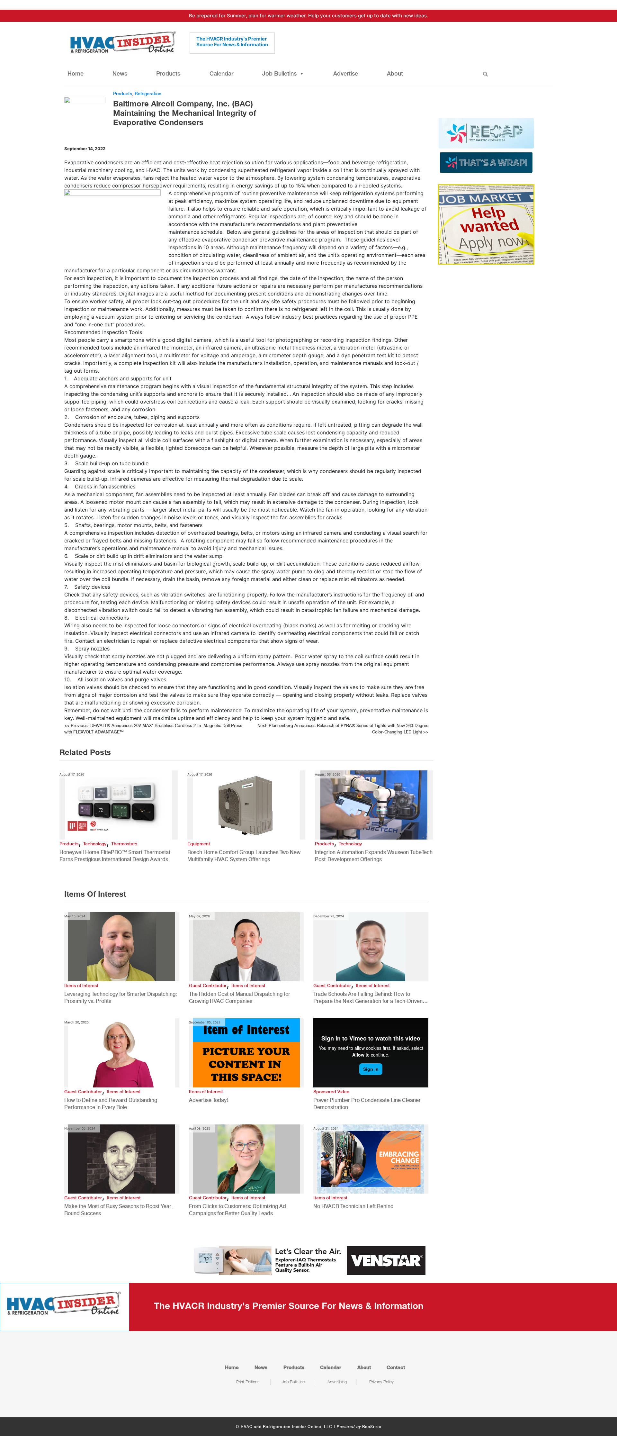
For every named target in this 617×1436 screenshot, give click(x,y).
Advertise (345, 73)
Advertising (337, 1381)
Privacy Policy (381, 1381)
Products (168, 73)
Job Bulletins (279, 73)
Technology (94, 843)
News (119, 73)
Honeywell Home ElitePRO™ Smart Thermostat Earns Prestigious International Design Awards (114, 855)
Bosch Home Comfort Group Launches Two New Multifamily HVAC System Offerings (243, 855)
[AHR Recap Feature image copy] (486, 145)
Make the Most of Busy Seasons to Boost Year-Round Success (118, 1209)
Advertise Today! (208, 1100)
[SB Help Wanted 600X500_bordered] (486, 224)
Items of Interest (81, 985)
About (395, 73)
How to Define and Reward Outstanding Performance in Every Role (110, 1103)
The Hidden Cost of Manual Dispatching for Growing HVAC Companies (239, 997)
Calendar (221, 73)
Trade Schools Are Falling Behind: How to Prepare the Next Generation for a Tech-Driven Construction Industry (368, 998)
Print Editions (247, 1381)
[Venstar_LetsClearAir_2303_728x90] (308, 1260)
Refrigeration (148, 93)
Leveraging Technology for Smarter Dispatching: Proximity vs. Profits (120, 997)
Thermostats (124, 843)
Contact (396, 1367)
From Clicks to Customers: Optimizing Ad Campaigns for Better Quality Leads (237, 1209)
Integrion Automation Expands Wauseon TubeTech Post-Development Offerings (374, 855)
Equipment (198, 843)
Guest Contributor (208, 985)
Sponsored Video (331, 1091)
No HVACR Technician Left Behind (353, 1206)
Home (75, 73)
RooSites (371, 1426)
